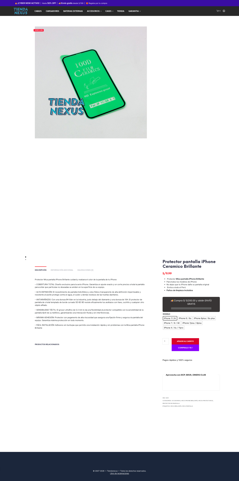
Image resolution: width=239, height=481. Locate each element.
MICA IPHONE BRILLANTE (189, 400)
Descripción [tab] (40, 270)
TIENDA (120, 11)
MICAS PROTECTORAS (205, 400)
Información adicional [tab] (62, 270)
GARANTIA (133, 11)
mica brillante (176, 406)
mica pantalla (187, 406)
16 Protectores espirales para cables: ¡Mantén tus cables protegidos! (105, 381)
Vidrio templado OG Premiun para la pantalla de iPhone (77, 380)
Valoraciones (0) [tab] (85, 270)
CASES (108, 11)
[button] (218, 11)
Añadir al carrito (185, 341)
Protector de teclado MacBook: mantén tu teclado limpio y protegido (47, 381)
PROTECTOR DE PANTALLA (171, 403)
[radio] (170, 318)
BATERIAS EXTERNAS (73, 11)
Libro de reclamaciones (119, 473)
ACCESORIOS (93, 11)
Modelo (166, 314)
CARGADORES (52, 11)
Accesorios (176, 400)
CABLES (38, 11)
